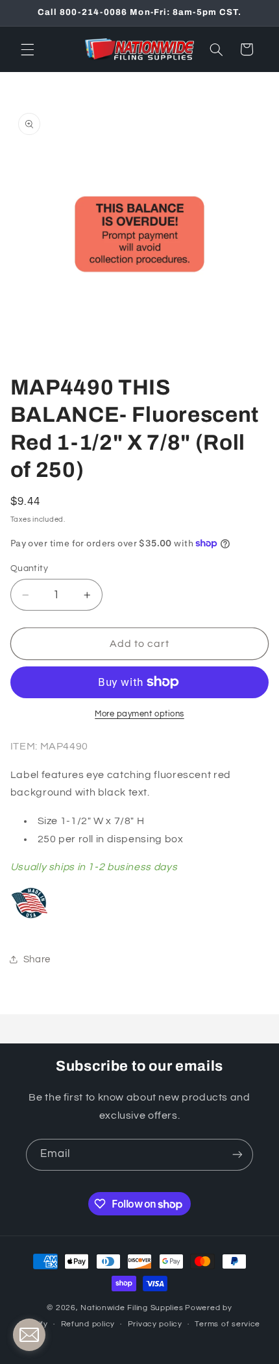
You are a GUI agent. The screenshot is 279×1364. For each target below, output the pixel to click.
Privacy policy (155, 1324)
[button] (27, 49)
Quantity (29, 568)
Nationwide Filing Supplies (131, 1307)
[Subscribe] (237, 1155)
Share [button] (37, 959)
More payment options (139, 714)
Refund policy (88, 1324)
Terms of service (227, 1324)
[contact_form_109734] (29, 1335)
